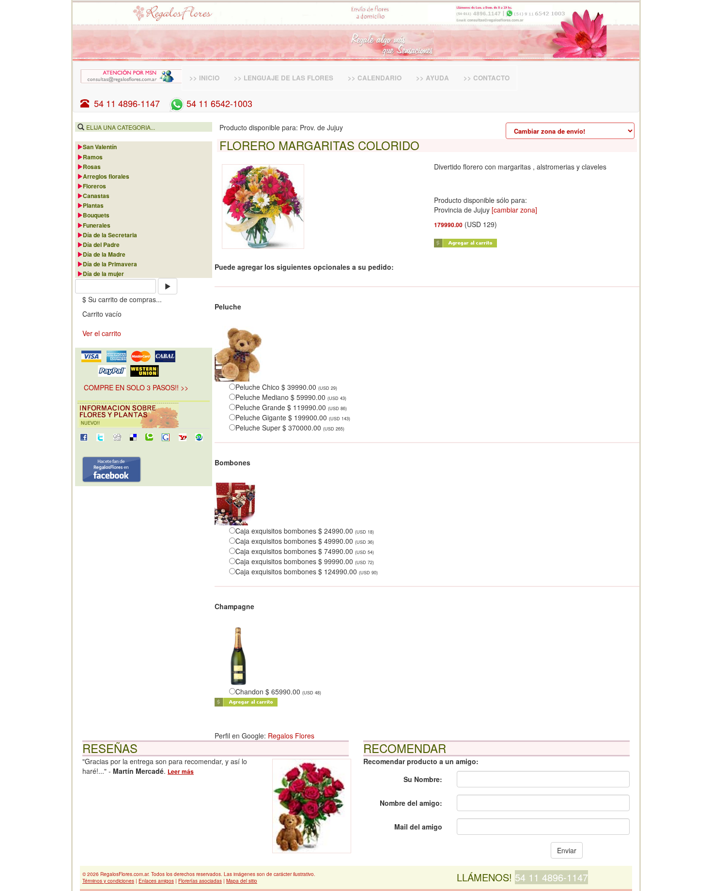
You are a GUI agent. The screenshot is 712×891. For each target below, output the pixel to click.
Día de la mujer (103, 273)
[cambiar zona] (514, 210)
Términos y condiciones (108, 880)
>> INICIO (204, 77)
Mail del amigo (418, 826)
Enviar (566, 850)
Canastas (96, 195)
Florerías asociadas (200, 880)
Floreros (94, 186)
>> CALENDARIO (375, 77)
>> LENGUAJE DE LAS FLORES (283, 77)
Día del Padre (101, 244)
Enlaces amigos (156, 880)
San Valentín (100, 146)
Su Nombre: (422, 779)
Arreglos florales (106, 176)
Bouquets (96, 215)
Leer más (181, 771)
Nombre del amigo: (411, 803)
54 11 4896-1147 (124, 103)
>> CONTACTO (487, 77)
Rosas (92, 166)
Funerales (96, 225)
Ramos (93, 157)
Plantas (93, 205)
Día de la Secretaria (110, 234)
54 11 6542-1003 (218, 103)
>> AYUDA (432, 77)
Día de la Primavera (110, 264)
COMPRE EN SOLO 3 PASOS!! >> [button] (136, 387)
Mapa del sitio (241, 880)
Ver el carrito (101, 333)
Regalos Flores (291, 735)
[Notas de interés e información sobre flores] (143, 415)
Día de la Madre (104, 254)
